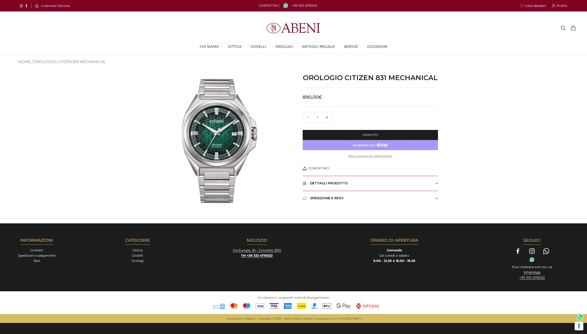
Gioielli (137, 255)
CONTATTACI (318, 168)
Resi (36, 261)
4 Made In (249, 318)
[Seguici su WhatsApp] (546, 251)
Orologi (137, 261)
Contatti (36, 250)
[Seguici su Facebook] (517, 251)
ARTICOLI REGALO (318, 47)
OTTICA (234, 47)
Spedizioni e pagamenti (37, 255)
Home (24, 62)
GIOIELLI (258, 47)
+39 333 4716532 (304, 6)
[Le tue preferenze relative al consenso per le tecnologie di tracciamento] (579, 326)
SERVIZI (351, 47)
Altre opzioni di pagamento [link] (370, 156)
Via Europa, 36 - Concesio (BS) (257, 250)
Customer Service (55, 6)
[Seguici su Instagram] (532, 251)
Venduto (370, 135)
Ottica (138, 250)
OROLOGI (284, 47)
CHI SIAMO (209, 47)
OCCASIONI (377, 47)
